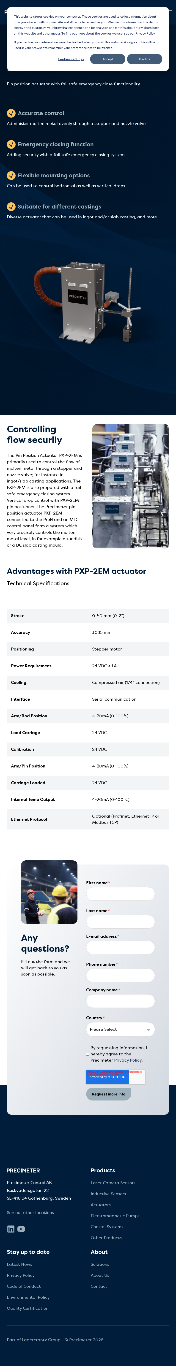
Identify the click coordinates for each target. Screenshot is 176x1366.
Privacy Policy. (128, 1060)
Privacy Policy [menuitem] (21, 1275)
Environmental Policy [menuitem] (28, 1297)
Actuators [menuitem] (101, 1205)
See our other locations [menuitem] (30, 1212)
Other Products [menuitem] (106, 1238)
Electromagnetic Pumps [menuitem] (115, 1216)
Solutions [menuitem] (100, 1264)
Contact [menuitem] (99, 1286)
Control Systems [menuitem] (107, 1227)
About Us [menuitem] (100, 1275)
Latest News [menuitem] (19, 1264)
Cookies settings (71, 59)
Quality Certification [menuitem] (28, 1308)
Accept (107, 59)
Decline (144, 59)
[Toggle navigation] (169, 12)
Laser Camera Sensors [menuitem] (113, 1183)
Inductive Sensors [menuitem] (108, 1194)
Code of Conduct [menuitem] (24, 1286)
